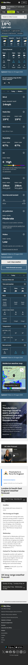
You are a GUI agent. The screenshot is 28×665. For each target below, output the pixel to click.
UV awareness (7, 171)
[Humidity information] (23, 138)
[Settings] (19, 2)
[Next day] (8, 91)
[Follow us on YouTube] (7, 651)
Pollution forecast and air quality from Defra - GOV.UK (14, 227)
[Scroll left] (20, 49)
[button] (14, 376)
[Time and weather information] (25, 284)
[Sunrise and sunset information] (23, 195)
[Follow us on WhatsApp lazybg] (24, 651)
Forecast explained (6, 257)
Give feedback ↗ (11, 6)
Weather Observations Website (9, 614)
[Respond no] (9, 82)
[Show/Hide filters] (24, 279)
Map (18, 12)
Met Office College (5, 608)
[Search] (24, 17)
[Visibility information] (23, 178)
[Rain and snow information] (25, 345)
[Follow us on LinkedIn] (21, 651)
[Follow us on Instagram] (17, 651)
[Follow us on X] (3, 651)
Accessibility (4, 633)
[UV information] (23, 153)
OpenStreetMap (22, 388)
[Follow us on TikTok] (14, 651)
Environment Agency (9, 480)
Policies (3, 630)
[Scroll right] (24, 49)
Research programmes (6, 622)
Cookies (3, 635)
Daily (3, 12)
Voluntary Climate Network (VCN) (9, 617)
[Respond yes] (4, 82)
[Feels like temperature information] (23, 112)
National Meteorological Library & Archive (11, 611)
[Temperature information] (25, 326)
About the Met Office (6, 627)
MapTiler (15, 388)
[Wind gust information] (23, 97)
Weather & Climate (6, 620)
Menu (24, 2)
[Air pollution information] (23, 211)
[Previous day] (4, 91)
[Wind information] (25, 296)
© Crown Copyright (14, 655)
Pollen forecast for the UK (10, 249)
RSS (2, 642)
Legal (2, 637)
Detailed (11, 12)
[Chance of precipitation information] (23, 127)
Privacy (3, 640)
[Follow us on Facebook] (10, 651)
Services (3, 625)
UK (23, 12)
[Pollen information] (23, 234)
